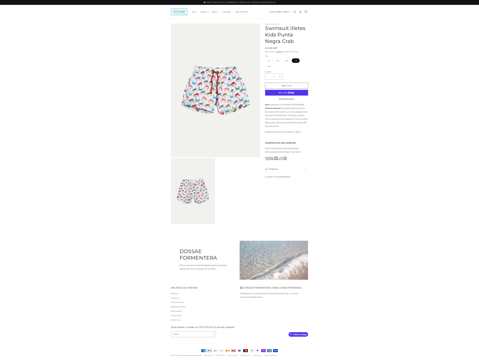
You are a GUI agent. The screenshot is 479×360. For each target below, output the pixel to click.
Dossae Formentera (182, 355)
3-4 (279, 61)
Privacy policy (220, 355)
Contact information (270, 355)
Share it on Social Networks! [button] (279, 177)
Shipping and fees (178, 307)
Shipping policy (245, 355)
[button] (195, 11)
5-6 (288, 61)
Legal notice (257, 355)
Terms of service (177, 302)
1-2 (270, 61)
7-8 (295, 60)
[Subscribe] (213, 334)
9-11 (271, 66)
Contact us (175, 298)
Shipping (279, 52)
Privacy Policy (176, 315)
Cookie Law (175, 320)
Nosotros (174, 293)
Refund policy (176, 311)
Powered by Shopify (195, 355)
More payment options (286, 99)
